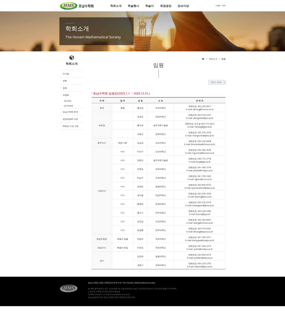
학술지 (149, 6)
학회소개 (116, 6)
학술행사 (133, 6)
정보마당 (183, 6)
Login (218, 5)
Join (224, 5)
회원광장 (165, 6)
